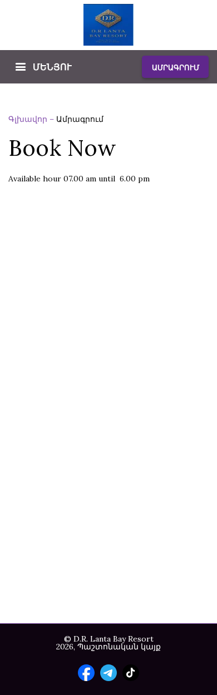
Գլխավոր (29, 119)
